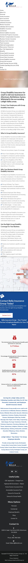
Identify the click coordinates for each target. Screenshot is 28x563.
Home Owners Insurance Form (14, 487)
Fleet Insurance (4, 43)
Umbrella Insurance (5, 22)
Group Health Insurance (7, 53)
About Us (3, 12)
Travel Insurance (5, 20)
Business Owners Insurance (8, 39)
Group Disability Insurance (7, 59)
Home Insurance (4, 16)
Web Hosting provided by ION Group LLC (14, 560)
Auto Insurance (4, 18)
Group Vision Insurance (6, 57)
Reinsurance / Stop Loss (7, 47)
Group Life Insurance (6, 61)
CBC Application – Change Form (14, 481)
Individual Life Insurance (7, 27)
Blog (1, 67)
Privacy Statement (14, 558)
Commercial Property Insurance (9, 35)
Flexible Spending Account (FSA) (9, 65)
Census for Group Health (14, 496)
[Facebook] (12, 471)
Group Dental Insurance (7, 55)
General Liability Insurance (7, 33)
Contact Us (3, 69)
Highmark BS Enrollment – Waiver (14, 484)
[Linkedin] (16, 471)
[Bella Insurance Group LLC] (14, 4)
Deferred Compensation (7, 45)
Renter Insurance (5, 25)
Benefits (2, 51)
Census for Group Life (14, 493)
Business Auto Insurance (7, 41)
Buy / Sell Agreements (6, 49)
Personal (2, 14)
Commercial (3, 31)
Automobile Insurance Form (14, 490)
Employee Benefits (14, 512)
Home (2, 10)
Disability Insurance (5, 29)
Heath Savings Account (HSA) (8, 63)
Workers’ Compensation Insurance (10, 37)
